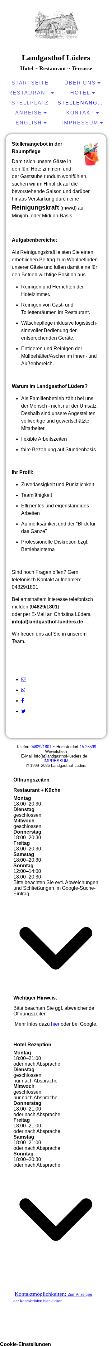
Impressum (80, 122)
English (29, 122)
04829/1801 (40, 746)
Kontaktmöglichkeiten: (52, 1297)
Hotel (80, 92)
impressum (56, 760)
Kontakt (80, 112)
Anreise (28, 112)
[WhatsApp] (23, 690)
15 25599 (88, 746)
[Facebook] (22, 700)
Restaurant (28, 92)
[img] (56, 26)
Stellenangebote (83, 102)
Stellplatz (30, 102)
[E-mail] (23, 679)
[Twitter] (23, 711)
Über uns (80, 82)
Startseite (30, 82)
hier (55, 1024)
